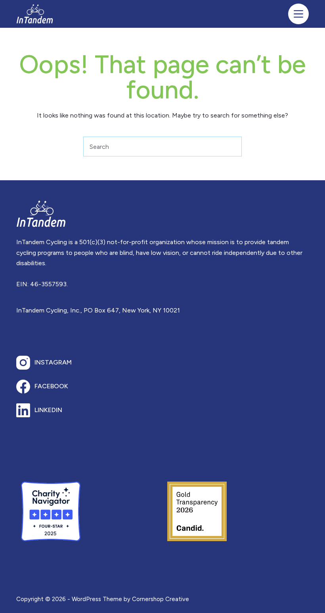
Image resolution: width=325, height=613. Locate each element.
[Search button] (231, 146)
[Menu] (298, 14)
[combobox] (153, 146)
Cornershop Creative (160, 599)
